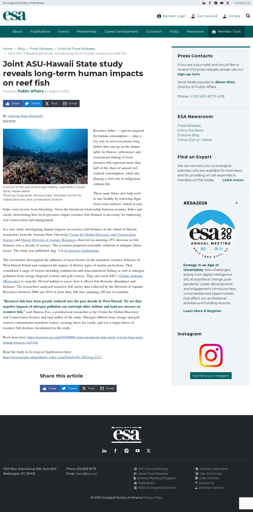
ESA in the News (190, 130)
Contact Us (242, 3)
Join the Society (210, 473)
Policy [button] (174, 31)
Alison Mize (225, 82)
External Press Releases (76, 49)
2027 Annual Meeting (152, 469)
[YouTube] (222, 3)
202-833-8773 (86, 469)
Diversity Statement (213, 469)
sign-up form (188, 74)
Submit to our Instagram (211, 376)
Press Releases (41, 49)
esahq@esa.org (86, 473)
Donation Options (210, 487)
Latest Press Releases (152, 473)
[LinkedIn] (204, 3)
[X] (228, 3)
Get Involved (207, 16)
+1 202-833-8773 (203, 96)
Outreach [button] (154, 31)
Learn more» (233, 180)
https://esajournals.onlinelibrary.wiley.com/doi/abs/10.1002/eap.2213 (52, 357)
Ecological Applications (81, 250)
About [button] (17, 31)
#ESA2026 (195, 203)
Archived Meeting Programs (156, 478)
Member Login (174, 16)
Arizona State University (25, 115)
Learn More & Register (202, 311)
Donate (234, 16)
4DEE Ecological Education (156, 487)
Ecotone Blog (188, 135)
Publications (40, 31)
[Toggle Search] (248, 16)
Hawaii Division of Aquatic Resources (48, 239)
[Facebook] (210, 3)
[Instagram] (216, 3)
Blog (21, 49)
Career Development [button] (121, 31)
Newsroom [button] (195, 31)
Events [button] (63, 31)
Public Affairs (30, 91)
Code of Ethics (208, 478)
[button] (226, 32)
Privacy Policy (152, 497)
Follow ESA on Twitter (194, 140)
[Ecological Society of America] (15, 15)
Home (8, 49)
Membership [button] (87, 31)
